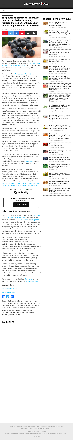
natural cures (25, 308)
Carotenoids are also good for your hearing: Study (60, 151)
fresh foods (19, 305)
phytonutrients (26, 310)
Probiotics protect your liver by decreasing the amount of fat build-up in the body (60, 78)
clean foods (23, 303)
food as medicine (34, 303)
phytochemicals (14, 310)
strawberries (28, 161)
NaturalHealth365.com (9, 289)
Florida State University (23, 74)
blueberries (28, 279)
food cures (5, 305)
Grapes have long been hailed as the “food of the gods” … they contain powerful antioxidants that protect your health (59, 43)
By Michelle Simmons (61, 27)
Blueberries (33, 301)
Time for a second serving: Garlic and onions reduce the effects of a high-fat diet (59, 52)
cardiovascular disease (10, 303)
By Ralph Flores (59, 130)
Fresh (12, 305)
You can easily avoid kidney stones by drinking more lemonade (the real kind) (59, 190)
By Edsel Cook (59, 81)
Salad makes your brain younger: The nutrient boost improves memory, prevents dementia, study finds (59, 33)
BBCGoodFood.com (8, 293)
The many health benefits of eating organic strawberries (59, 144)
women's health (14, 315)
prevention (24, 312)
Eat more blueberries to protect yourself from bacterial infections (59, 158)
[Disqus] (21, 348)
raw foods (31, 312)
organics (5, 310)
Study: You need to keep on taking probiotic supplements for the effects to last (59, 166)
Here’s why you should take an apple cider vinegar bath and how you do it (59, 174)
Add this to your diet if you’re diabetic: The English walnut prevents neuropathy (58, 24)
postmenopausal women (10, 312)
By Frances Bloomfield (61, 178)
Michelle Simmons (19, 29)
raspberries (36, 220)
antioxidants (17, 301)
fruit (25, 305)
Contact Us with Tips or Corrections (36, 431)
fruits (29, 305)
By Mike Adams (59, 122)
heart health (15, 308)
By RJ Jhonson (59, 169)
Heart (8, 308)
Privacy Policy (36, 436)
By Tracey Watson (60, 56)
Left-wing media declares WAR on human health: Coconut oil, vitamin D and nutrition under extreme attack (59, 117)
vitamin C (5, 315)
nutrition (33, 308)
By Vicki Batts (59, 185)
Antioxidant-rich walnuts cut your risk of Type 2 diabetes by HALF (59, 182)
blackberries (24, 220)
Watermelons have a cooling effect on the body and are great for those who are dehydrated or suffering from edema (60, 87)
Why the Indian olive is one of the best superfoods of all (59, 60)
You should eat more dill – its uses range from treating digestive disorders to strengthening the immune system (59, 107)
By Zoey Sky (59, 47)
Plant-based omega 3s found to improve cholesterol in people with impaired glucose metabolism (60, 127)
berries (25, 301)
